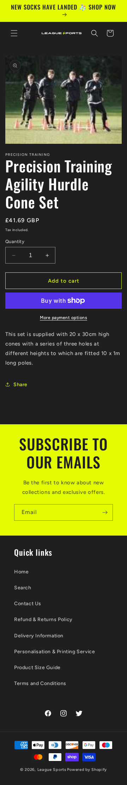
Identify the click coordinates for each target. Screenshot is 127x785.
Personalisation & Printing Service (54, 652)
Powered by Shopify (87, 769)
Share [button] (20, 385)
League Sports (51, 769)
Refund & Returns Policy (43, 619)
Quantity (14, 241)
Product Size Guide (37, 668)
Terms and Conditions (40, 683)
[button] (14, 33)
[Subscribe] (105, 512)
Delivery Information (39, 636)
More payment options (63, 317)
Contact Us (27, 604)
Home (21, 572)
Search (22, 588)
